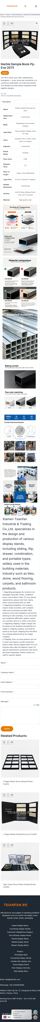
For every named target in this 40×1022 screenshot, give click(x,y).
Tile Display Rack (21, 955)
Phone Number (7, 692)
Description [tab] (6, 102)
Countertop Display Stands (20, 929)
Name (4, 663)
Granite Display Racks (20, 939)
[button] (36, 23)
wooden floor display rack (21, 961)
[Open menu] (37, 6)
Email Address (7, 682)
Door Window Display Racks (20, 935)
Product (20, 951)
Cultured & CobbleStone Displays (20, 932)
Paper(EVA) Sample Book (14, 95)
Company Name (8, 672)
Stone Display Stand (21, 965)
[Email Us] (35, 1017)
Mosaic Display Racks (20, 945)
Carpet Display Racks (20, 925)
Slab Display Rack (21, 971)
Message (5, 701)
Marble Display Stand (20, 942)
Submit (7, 729)
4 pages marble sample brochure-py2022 (20, 834)
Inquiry (4, 73)
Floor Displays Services (21, 968)
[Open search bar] (25, 6)
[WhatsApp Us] (35, 1012)
